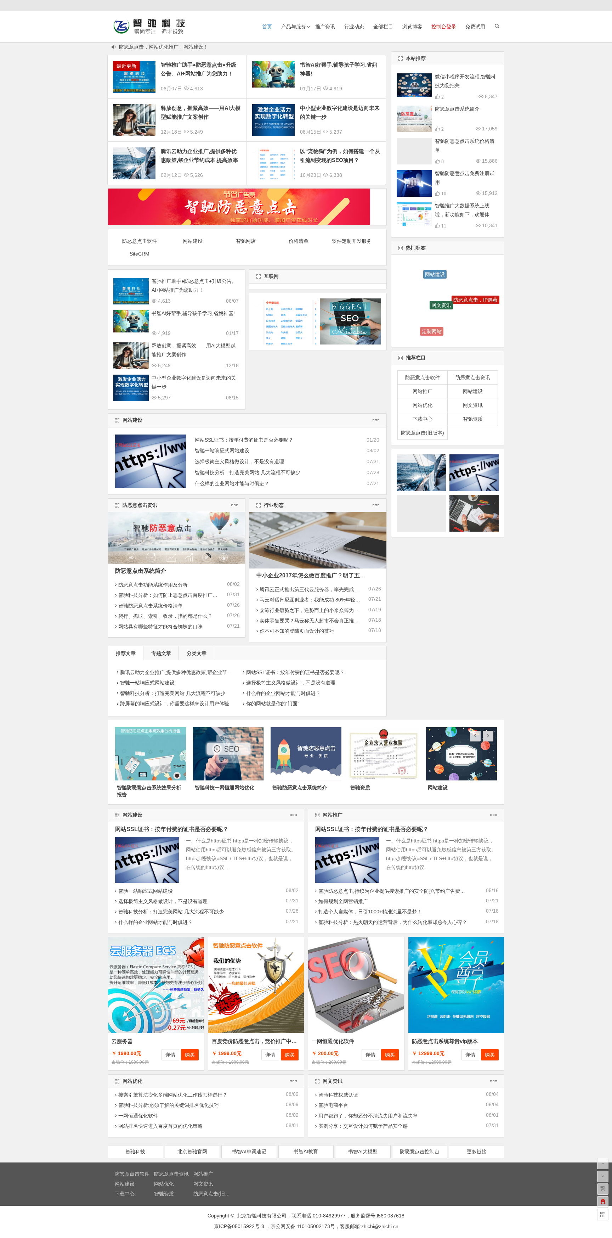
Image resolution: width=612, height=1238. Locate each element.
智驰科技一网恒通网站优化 (146, 787)
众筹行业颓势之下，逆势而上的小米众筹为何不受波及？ (322, 610)
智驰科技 (135, 1151)
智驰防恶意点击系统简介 (222, 787)
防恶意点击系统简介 (140, 571)
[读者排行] (499, 5)
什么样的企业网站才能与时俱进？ (232, 483)
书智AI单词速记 (249, 1151)
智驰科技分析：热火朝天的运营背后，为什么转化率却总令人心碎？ (392, 922)
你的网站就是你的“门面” (272, 703)
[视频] (494, 5)
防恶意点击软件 (139, 241)
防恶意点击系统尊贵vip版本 (445, 1041)
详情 (170, 1055)
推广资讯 (325, 26)
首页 (267, 26)
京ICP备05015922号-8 (239, 1226)
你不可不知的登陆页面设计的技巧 (297, 631)
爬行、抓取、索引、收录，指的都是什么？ (165, 616)
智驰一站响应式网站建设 (222, 450)
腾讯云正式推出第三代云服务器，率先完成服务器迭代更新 (324, 589)
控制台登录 (443, 26)
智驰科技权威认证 (338, 1095)
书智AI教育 (306, 1151)
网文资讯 (441, 276)
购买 (190, 1055)
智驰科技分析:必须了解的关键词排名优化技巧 (168, 1105)
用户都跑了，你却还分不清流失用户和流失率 (368, 1116)
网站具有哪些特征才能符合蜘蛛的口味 (160, 626)
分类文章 (196, 653)
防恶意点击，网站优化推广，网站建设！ (163, 47)
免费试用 (475, 26)
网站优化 (422, 405)
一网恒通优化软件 (333, 1041)
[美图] (489, 5)
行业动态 (354, 26)
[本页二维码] (602, 1214)
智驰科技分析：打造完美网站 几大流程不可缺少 (247, 472)
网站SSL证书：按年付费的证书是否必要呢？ (244, 440)
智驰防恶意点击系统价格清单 (150, 606)
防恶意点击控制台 (420, 1151)
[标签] (484, 5)
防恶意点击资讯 (140, 505)
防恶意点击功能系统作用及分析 (153, 585)
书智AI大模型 (363, 1151)
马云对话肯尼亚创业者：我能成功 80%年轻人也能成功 (320, 600)
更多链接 (477, 1151)
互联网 (271, 276)
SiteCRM (139, 254)
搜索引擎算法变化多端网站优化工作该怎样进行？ (172, 1095)
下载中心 (422, 419)
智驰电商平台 (333, 1105)
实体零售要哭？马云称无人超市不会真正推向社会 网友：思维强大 (332, 620)
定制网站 (432, 311)
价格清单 (298, 241)
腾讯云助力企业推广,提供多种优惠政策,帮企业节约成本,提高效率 (191, 672)
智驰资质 (473, 419)
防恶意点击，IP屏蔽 (475, 283)
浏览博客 (412, 26)
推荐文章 (126, 653)
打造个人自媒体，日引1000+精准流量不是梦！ (370, 911)
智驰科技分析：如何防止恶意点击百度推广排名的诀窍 (177, 595)
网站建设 (193, 241)
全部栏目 (383, 26)
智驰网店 (246, 241)
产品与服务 (293, 26)
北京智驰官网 (192, 1151)
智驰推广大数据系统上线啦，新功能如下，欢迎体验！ (462, 214)
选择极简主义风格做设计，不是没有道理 (239, 461)
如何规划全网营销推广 (343, 901)
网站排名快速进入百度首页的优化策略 (160, 1126)
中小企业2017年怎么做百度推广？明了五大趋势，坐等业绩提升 (336, 575)
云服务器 (122, 1041)
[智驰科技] (479, 5)
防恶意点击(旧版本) (422, 433)
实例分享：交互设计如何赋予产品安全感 (363, 1126)
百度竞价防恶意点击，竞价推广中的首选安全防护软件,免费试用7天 (291, 1041)
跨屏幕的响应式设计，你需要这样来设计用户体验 (174, 703)
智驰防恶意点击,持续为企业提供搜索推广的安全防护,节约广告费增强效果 (399, 891)
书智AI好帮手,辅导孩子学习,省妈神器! (193, 313)
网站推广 (422, 391)
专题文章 (161, 653)
